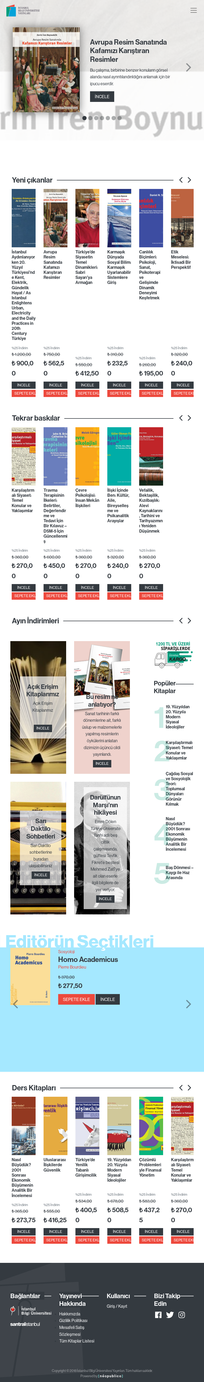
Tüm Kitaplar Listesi (76, 1341)
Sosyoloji (66, 951)
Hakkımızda (69, 1313)
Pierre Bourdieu (72, 967)
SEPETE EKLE (25, 393)
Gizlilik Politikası (73, 1320)
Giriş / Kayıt (117, 1306)
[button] (15, 1004)
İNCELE (102, 96)
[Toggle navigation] (194, 10)
